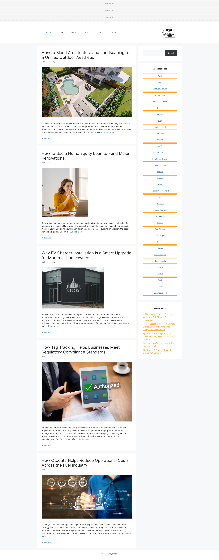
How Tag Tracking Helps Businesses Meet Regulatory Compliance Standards (81, 349)
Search (171, 53)
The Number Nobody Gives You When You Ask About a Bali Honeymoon (158, 317)
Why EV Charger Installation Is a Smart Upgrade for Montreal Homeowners (86, 255)
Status (86, 32)
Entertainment (160, 165)
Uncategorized (160, 293)
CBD (160, 146)
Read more (109, 132)
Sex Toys (160, 235)
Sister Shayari (160, 254)
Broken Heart (160, 127)
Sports (160, 267)
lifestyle (160, 203)
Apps (160, 82)
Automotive (160, 95)
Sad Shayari (160, 229)
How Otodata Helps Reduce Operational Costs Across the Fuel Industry (85, 463)
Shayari (73, 32)
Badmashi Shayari (160, 101)
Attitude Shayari (160, 89)
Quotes (61, 32)
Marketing (160, 216)
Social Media (160, 261)
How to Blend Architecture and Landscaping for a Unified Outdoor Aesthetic (86, 55)
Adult (160, 76)
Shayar (98, 32)
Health (160, 184)
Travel (160, 286)
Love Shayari (160, 210)
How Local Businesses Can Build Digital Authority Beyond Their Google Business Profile (159, 327)
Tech (160, 280)
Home (48, 32)
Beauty (160, 108)
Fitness (160, 172)
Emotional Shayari (160, 159)
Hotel (160, 197)
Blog (160, 120)
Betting (160, 114)
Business (47, 138)
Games (160, 178)
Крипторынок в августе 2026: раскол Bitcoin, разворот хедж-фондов (158, 336)
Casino (160, 140)
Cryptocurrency (160, 152)
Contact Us (112, 32)
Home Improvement (160, 191)
